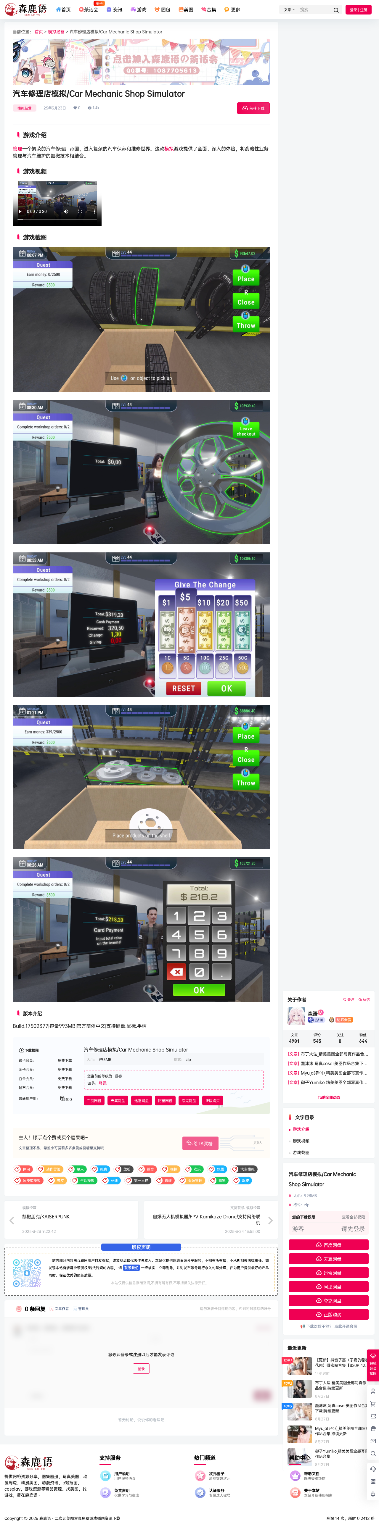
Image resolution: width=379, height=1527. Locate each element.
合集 (211, 9)
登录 (103, 1083)
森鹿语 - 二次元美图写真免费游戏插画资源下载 (79, 1518)
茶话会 (91, 7)
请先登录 (353, 1229)
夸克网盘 (189, 1101)
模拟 (169, 148)
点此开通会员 (345, 1326)
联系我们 (131, 1267)
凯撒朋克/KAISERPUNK (46, 1216)
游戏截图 (301, 1152)
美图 (188, 9)
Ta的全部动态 (329, 1097)
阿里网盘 (165, 1101)
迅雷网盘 (141, 1101)
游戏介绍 (301, 1129)
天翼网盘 (118, 1101)
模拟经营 (56, 31)
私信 (366, 999)
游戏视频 (301, 1141)
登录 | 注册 (358, 10)
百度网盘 (94, 1101)
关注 (350, 999)
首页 (66, 9)
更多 (235, 9)
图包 (166, 9)
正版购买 (212, 1101)
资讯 (117, 9)
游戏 (142, 9)
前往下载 (257, 108)
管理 (17, 148)
